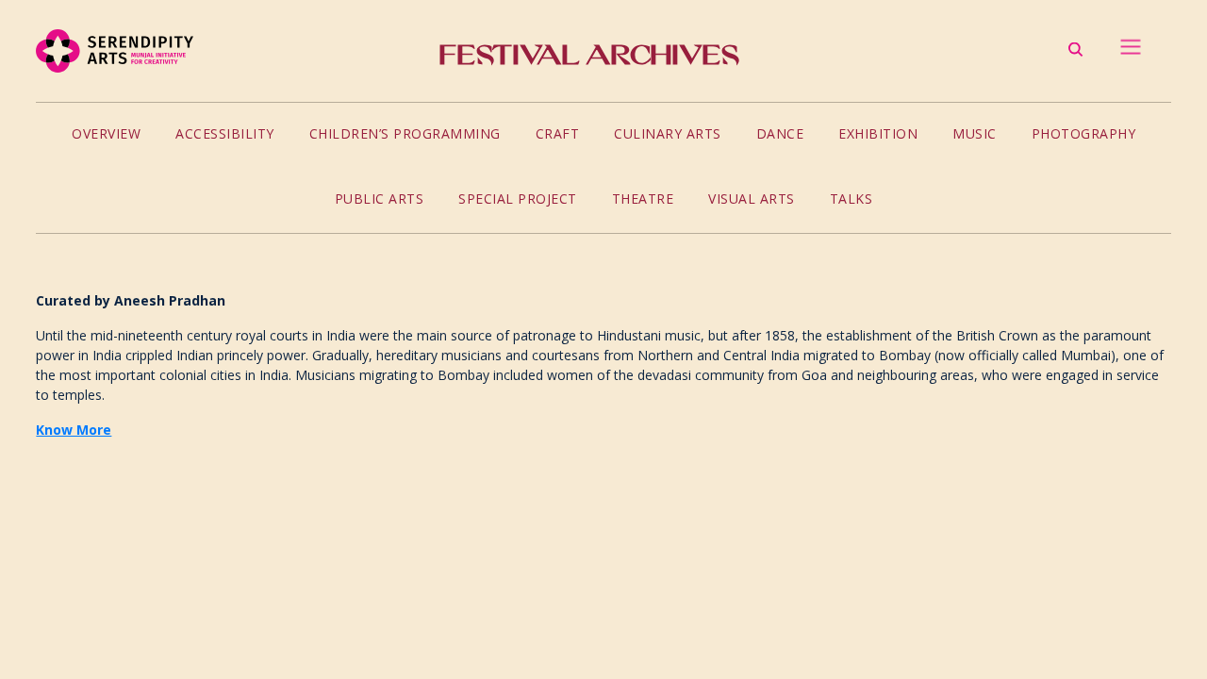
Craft (558, 133)
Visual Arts (751, 198)
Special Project (517, 198)
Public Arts (379, 198)
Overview (106, 133)
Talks (851, 198)
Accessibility (224, 133)
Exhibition (878, 133)
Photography (1084, 133)
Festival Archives (588, 54)
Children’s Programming (405, 133)
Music (974, 133)
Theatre (643, 198)
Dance (780, 133)
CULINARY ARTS (667, 133)
